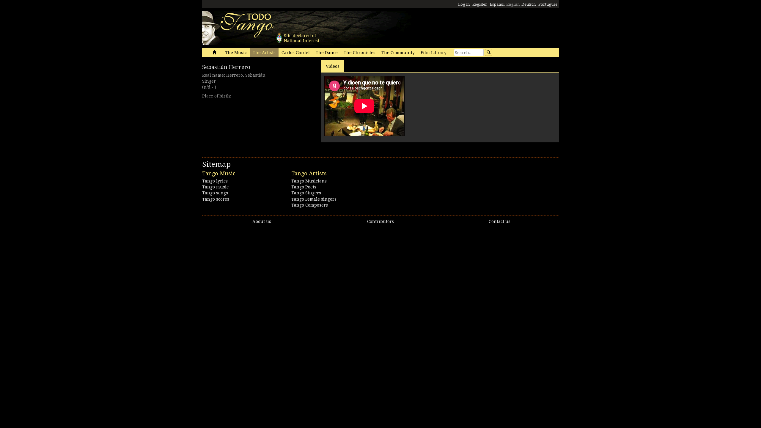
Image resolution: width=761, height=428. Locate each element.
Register (479, 4)
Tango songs (215, 193)
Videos (332, 66)
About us (261, 221)
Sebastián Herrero (226, 67)
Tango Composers (309, 205)
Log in (464, 4)
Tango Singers (306, 193)
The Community (398, 52)
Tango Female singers (314, 199)
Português (547, 4)
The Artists (264, 52)
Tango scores (215, 199)
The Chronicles (359, 52)
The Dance (327, 52)
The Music (236, 52)
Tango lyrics (215, 181)
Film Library (433, 52)
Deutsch (528, 4)
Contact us (499, 221)
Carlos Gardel (296, 52)
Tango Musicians (309, 181)
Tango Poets (303, 187)
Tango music (215, 187)
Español (497, 4)
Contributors (380, 221)
